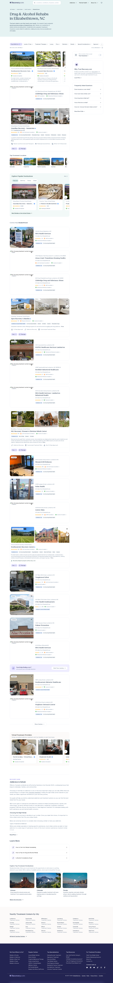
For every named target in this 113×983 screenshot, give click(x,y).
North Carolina (28, 9)
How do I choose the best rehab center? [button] (85, 107)
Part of (18, 130)
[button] (20, 47)
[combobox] (47, 3)
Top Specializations (53, 952)
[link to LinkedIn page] (90, 967)
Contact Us (89, 961)
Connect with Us (91, 964)
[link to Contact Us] (87, 967)
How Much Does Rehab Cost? (73, 963)
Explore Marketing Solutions (93, 957)
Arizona (12, 890)
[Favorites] (101, 2)
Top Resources (70, 952)
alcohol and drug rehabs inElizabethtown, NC (22, 25)
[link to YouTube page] (94, 967)
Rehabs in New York (15, 959)
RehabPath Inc (76, 975)
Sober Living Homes (33, 961)
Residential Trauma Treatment (55, 965)
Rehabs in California (15, 957)
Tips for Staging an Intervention (74, 961)
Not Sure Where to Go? (17, 952)
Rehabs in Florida (14, 955)
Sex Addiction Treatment (53, 967)
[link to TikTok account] (97, 967)
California (22, 180)
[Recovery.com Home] (17, 3)
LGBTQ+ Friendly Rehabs (34, 963)
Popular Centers (33, 952)
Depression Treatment (53, 957)
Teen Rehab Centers (52, 961)
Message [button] (23, 148)
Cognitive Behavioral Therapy (36, 959)
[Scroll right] (101, 44)
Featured (15, 180)
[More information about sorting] (102, 48)
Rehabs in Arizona (14, 963)
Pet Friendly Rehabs (33, 967)
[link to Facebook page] (104, 967)
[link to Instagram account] (101, 967)
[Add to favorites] (31, 88)
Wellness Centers (32, 965)
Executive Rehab (51, 959)
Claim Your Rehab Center (92, 955)
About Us (88, 959)
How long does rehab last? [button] (81, 98)
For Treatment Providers (93, 952)
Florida (29, 180)
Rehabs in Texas (14, 961)
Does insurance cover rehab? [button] (82, 89)
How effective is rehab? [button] (81, 102)
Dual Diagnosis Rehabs (53, 963)
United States (20, 9)
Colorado (40, 890)
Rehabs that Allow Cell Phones (36, 969)
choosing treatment (35, 792)
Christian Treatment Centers (54, 969)
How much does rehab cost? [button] (82, 93)
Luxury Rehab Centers (34, 955)
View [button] (13, 148)
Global (35, 180)
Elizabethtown (23, 223)
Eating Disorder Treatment (54, 955)
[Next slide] (65, 67)
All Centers (12, 9)
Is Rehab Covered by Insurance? (74, 959)
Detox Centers (32, 957)
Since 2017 (95, 71)
